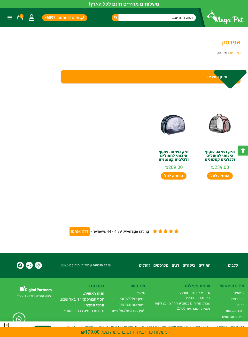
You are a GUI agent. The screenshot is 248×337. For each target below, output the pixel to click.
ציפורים (189, 265)
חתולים (204, 265)
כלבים (233, 265)
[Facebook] (20, 265)
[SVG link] (36, 289)
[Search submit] (115, 17)
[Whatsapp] (29, 265)
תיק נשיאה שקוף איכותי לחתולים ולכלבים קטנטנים (220, 156)
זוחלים (144, 265)
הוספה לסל (219, 176)
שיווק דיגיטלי (25, 296)
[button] (243, 151)
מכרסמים (160, 265)
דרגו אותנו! (79, 231)
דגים (175, 265)
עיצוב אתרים (44, 296)
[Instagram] (38, 265)
